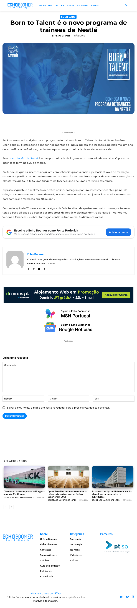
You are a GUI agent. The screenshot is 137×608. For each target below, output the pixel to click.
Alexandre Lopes (23, 497)
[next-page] (11, 507)
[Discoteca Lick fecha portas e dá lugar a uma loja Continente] (24, 477)
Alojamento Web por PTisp (45, 593)
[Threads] (44, 268)
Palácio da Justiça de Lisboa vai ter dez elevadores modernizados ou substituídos (112, 494)
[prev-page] (6, 507)
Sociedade (68, 17)
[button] (126, 5)
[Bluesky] (39, 268)
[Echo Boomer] (20, 5)
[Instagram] (33, 268)
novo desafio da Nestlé (23, 158)
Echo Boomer (63, 36)
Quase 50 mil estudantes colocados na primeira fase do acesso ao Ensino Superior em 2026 (67, 494)
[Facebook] (28, 268)
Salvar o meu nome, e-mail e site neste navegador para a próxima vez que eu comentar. (58, 407)
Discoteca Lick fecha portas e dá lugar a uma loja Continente (24, 493)
